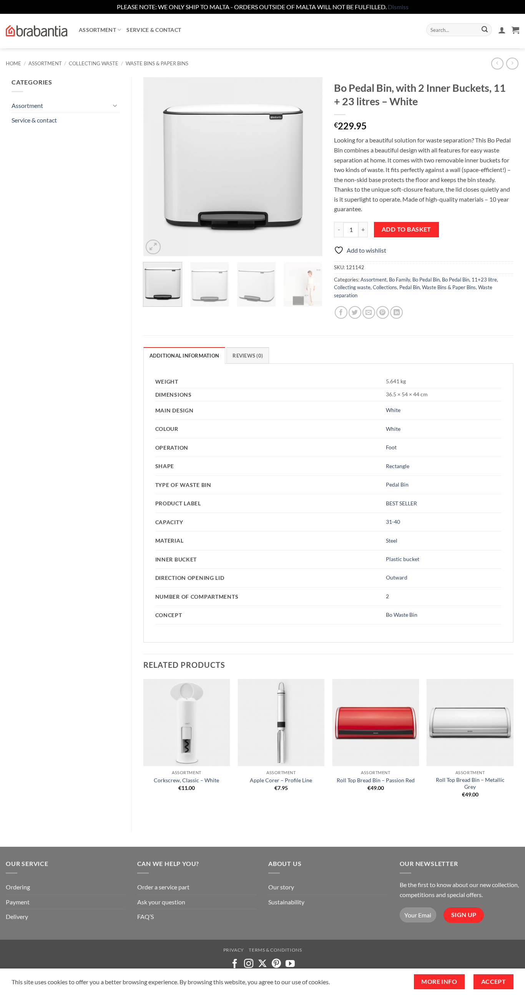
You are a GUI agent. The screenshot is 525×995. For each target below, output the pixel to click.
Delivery (17, 916)
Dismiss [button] (398, 6)
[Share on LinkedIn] (396, 312)
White (393, 410)
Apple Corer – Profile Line (281, 780)
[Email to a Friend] (368, 312)
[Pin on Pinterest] (382, 312)
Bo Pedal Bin (426, 279)
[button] (502, 30)
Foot (391, 447)
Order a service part (163, 887)
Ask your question (161, 902)
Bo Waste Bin (401, 614)
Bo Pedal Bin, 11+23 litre (469, 279)
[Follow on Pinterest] (276, 964)
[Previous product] (512, 64)
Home (13, 63)
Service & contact (153, 29)
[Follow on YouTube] (290, 964)
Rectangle (397, 466)
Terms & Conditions (275, 950)
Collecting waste (93, 63)
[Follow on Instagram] (248, 964)
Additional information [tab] (184, 356)
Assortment (97, 29)
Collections (385, 287)
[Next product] (497, 64)
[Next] (309, 166)
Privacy (233, 950)
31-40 (393, 521)
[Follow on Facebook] (234, 964)
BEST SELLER (401, 503)
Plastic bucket (402, 559)
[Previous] (156, 166)
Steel (391, 540)
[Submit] (484, 29)
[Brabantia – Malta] (36, 31)
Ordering (18, 887)
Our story (281, 887)
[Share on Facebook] (341, 312)
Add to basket (406, 229)
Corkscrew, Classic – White (186, 780)
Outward (396, 577)
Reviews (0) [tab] (248, 356)
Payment (18, 902)
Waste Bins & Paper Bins (157, 63)
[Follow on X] (262, 964)
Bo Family (399, 279)
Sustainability (286, 902)
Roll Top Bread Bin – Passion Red (376, 780)
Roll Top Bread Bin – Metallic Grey (470, 783)
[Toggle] (115, 105)
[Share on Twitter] (355, 312)
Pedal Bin (409, 287)
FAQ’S (145, 916)
